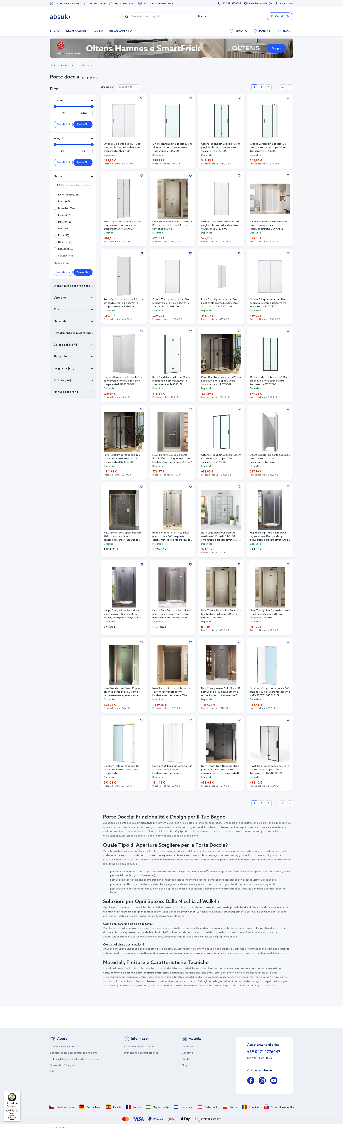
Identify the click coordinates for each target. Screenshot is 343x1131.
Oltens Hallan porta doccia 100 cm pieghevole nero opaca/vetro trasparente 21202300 (270, 381)
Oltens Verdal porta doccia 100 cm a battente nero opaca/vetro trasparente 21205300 (269, 148)
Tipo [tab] (57, 309)
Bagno (63, 65)
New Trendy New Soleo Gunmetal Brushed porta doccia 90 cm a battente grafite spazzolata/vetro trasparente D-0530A (172, 225)
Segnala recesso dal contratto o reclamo (74, 1052)
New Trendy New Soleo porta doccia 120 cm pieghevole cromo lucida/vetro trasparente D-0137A (172, 459)
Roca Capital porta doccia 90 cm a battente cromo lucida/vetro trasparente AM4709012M (123, 303)
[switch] (12, 1117)
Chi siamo (187, 1046)
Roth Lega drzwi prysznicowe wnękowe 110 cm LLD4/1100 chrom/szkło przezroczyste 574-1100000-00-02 (220, 536)
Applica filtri (83, 124)
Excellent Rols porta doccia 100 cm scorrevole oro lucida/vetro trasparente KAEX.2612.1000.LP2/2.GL (122, 770)
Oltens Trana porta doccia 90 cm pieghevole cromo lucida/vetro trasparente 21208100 (220, 225)
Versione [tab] (60, 297)
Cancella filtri (63, 124)
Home (53, 65)
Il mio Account (285, 3)
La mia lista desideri (257, 3)
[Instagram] (262, 1081)
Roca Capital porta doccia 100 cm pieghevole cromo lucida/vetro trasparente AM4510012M (220, 303)
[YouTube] (273, 1081)
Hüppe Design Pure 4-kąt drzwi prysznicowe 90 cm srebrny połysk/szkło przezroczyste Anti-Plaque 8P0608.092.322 (269, 536)
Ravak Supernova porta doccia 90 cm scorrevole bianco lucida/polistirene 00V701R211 (269, 225)
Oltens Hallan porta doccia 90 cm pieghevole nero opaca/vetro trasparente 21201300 (220, 148)
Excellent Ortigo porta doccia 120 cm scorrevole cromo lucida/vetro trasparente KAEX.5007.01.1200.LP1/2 (172, 770)
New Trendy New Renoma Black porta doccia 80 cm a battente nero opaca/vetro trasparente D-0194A (220, 770)
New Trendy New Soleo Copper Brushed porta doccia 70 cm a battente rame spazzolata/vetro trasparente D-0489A (123, 692)
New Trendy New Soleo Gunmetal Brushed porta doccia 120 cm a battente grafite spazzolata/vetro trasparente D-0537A (221, 614)
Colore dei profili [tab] (65, 345)
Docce (73, 65)
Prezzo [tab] (58, 100)
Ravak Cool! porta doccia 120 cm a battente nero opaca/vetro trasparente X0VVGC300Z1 (269, 770)
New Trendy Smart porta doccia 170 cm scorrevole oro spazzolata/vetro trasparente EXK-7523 (122, 536)
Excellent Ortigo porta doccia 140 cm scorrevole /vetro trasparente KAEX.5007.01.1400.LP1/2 (270, 692)
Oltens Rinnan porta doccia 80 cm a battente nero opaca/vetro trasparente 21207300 (172, 148)
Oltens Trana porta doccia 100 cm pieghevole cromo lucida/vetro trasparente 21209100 (172, 303)
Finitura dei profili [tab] (66, 392)
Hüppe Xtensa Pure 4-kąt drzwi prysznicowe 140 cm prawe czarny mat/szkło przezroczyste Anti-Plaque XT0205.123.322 (171, 536)
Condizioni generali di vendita (141, 1046)
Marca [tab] (58, 176)
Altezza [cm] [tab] (62, 380)
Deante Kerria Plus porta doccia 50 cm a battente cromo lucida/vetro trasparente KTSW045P (270, 459)
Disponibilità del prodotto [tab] (72, 286)
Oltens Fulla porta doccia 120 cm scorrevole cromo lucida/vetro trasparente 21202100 (269, 303)
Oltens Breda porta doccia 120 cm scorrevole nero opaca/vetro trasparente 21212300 (221, 459)
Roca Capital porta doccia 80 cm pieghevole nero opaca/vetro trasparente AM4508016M (171, 381)
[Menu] (18, 1093)
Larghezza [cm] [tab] (64, 368)
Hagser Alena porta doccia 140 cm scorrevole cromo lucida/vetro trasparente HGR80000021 (123, 381)
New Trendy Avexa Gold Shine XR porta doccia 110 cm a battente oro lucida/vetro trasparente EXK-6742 (220, 692)
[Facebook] (250, 1081)
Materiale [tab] (60, 321)
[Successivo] (290, 87)
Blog (184, 1065)
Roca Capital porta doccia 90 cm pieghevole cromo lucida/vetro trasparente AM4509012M (122, 225)
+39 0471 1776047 (231, 3)
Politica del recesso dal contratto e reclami (75, 1059)
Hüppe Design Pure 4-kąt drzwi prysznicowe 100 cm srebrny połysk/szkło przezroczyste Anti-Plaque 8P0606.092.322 (123, 614)
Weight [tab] (59, 138)
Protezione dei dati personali (141, 1052)
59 (283, 87)
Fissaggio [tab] (60, 356)
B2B (52, 1071)
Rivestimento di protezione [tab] (72, 333)
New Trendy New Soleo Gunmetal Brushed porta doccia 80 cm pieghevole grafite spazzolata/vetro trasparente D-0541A (270, 614)
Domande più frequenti (63, 1065)
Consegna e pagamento (64, 1046)
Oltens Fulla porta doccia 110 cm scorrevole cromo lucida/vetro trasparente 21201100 (122, 148)
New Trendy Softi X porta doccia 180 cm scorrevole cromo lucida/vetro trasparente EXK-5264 (171, 692)
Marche (186, 1059)
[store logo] (60, 16)
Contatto (187, 1052)
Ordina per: (108, 87)
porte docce (188, 911)
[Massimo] (92, 106)
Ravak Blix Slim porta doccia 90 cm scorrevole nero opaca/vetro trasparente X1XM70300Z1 (221, 381)
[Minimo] (55, 106)
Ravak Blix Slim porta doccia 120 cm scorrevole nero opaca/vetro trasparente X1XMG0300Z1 (123, 459)
